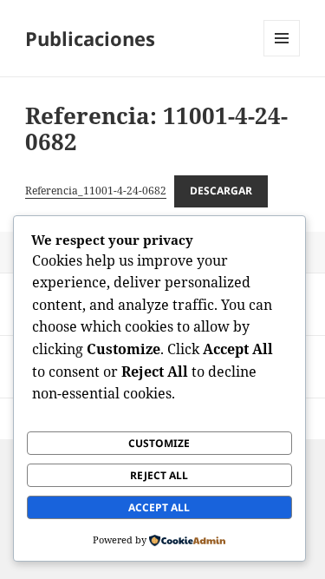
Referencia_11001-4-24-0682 (95, 190)
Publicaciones (90, 38)
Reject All (159, 475)
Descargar (221, 190)
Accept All (159, 507)
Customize (159, 443)
